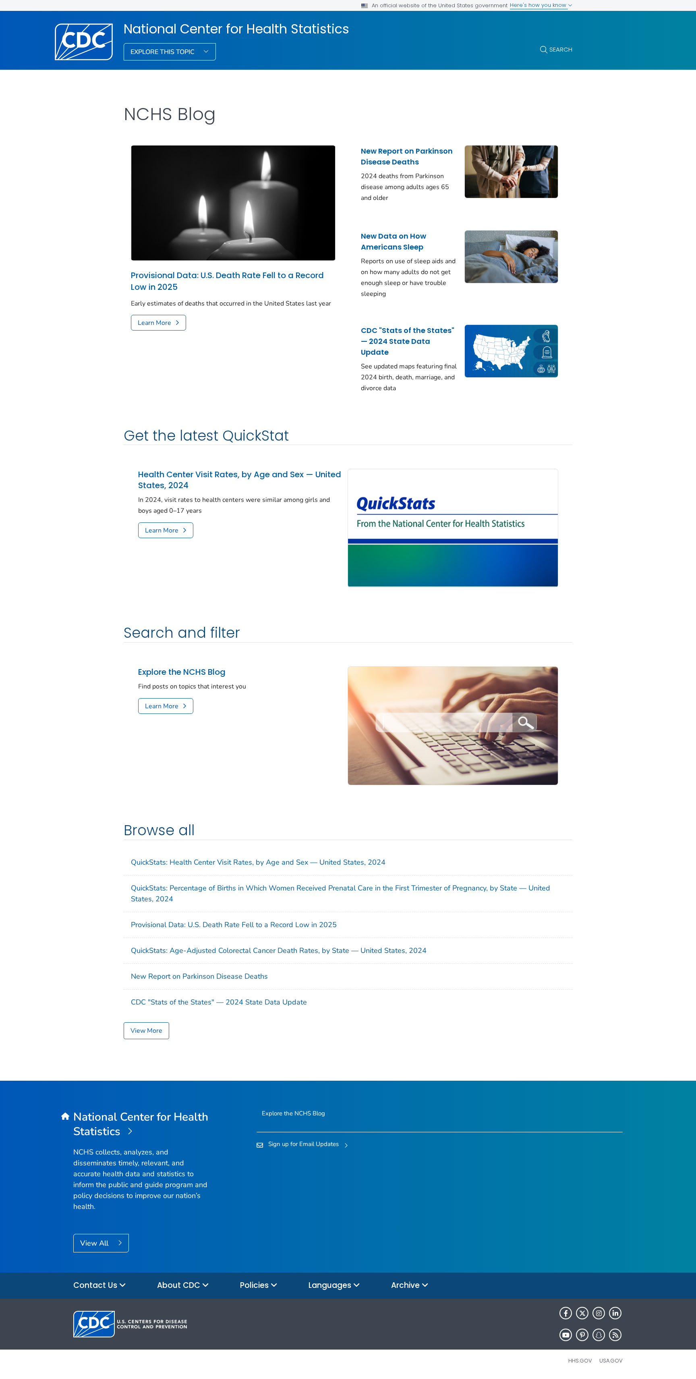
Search (560, 49)
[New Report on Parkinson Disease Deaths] (511, 171)
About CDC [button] (179, 1285)
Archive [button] (406, 1285)
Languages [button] (331, 1285)
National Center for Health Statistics (236, 29)
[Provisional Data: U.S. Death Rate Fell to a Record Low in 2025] (233, 202)
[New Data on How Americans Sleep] (511, 256)
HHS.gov (580, 1360)
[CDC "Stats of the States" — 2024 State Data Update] (511, 350)
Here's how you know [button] (539, 5)
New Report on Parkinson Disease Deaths (407, 156)
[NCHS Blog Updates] (453, 725)
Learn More (154, 322)
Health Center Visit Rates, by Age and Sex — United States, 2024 (239, 480)
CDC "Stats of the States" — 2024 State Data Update (407, 341)
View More (146, 1030)
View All (95, 1243)
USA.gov (611, 1360)
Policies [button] (255, 1285)
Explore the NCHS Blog (182, 672)
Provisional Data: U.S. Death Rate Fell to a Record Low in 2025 (227, 281)
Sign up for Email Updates (303, 1144)
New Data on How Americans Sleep (393, 241)
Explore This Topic (163, 52)
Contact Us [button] (96, 1285)
